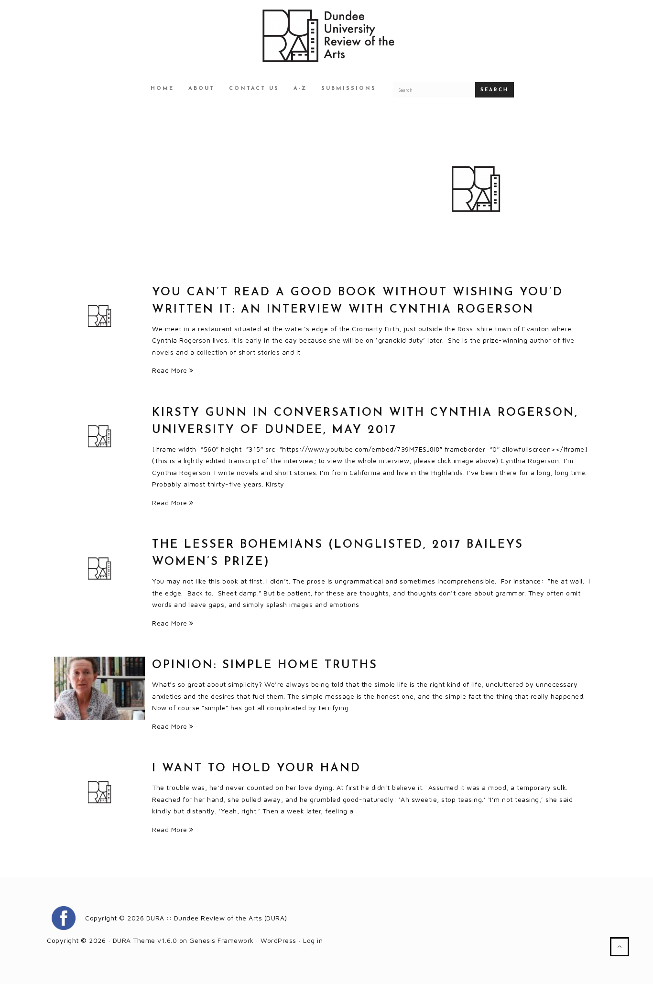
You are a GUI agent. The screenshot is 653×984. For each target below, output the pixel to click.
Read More (170, 370)
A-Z (300, 88)
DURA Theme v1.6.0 (145, 940)
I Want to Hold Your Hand (256, 768)
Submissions (348, 88)
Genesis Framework (221, 940)
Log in (313, 940)
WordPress (278, 940)
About (201, 88)
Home (162, 88)
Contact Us (254, 88)
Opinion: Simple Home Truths (265, 665)
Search (494, 90)
